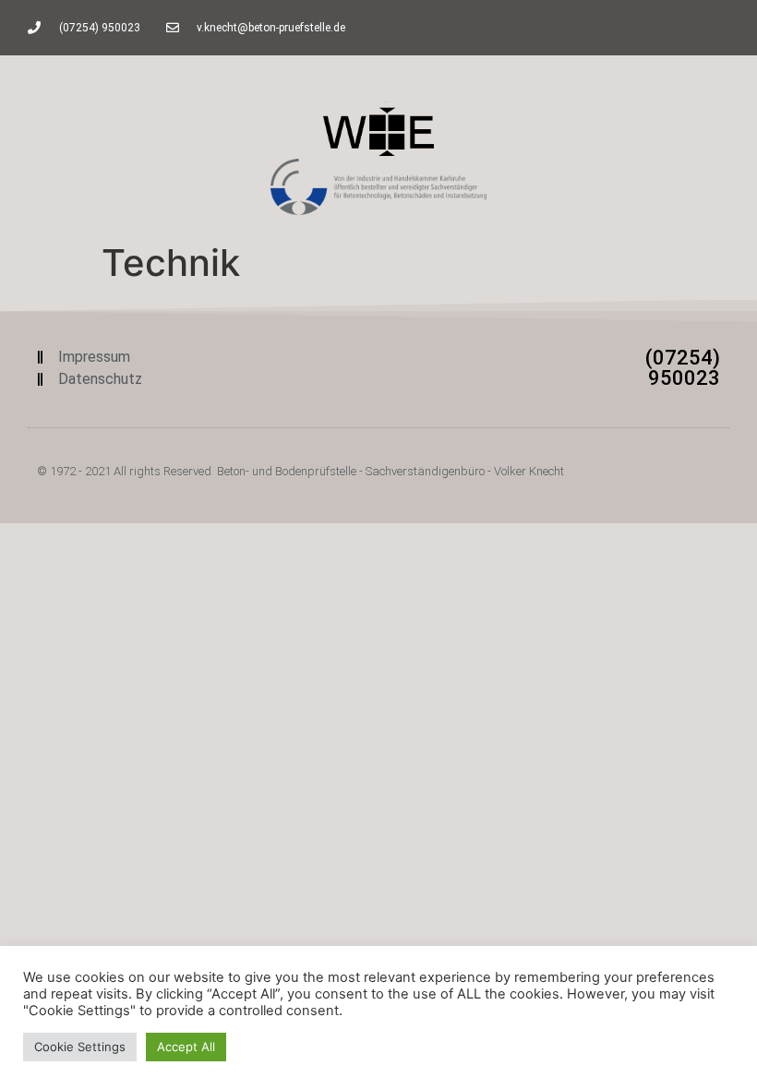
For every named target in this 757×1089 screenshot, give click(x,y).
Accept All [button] (186, 1046)
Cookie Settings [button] (80, 1046)
